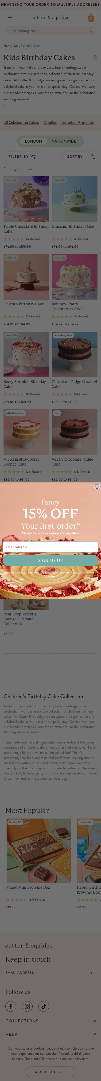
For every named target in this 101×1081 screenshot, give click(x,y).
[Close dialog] (97, 486)
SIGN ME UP (50, 560)
